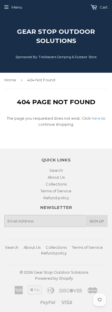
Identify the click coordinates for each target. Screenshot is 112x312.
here (96, 118)
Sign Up (97, 221)
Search (56, 170)
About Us (56, 177)
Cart (103, 7)
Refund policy (56, 198)
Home (10, 80)
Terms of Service (56, 191)
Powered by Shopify (54, 278)
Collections (56, 184)
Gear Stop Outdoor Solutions (56, 36)
